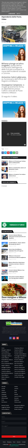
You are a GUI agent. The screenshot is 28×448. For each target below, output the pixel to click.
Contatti (24, 442)
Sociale (3, 388)
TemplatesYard (14, 444)
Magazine (4, 379)
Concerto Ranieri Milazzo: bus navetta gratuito (16, 270)
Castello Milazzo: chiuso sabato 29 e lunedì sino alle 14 (17, 243)
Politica (16, 386)
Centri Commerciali (18, 375)
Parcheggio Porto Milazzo (20, 355)
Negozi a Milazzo (6, 365)
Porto (3, 400)
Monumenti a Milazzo (19, 405)
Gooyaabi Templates (14, 445)
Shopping (4, 394)
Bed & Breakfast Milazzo (7, 373)
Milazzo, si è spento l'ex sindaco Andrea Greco (17, 175)
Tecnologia (4, 396)
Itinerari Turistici (5, 405)
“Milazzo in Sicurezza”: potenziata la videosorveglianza (17, 256)
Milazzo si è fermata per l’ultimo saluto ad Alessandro (17, 161)
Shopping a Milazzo (19, 348)
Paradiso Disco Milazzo (19, 373)
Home (3, 348)
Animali (16, 394)
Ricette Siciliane (18, 409)
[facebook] (10, 338)
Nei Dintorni (4, 402)
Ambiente (4, 392)
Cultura (3, 390)
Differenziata (5, 398)
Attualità (3, 386)
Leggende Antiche (6, 407)
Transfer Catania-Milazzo (20, 354)
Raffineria (16, 400)
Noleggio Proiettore (6, 367)
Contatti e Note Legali (19, 377)
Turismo (16, 388)
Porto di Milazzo (5, 352)
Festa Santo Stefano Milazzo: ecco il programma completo (16, 277)
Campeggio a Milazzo (7, 355)
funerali (6, 149)
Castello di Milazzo (18, 407)
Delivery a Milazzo (18, 365)
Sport (15, 390)
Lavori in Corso (17, 396)
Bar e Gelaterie (5, 361)
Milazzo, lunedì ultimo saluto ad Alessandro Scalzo (17, 168)
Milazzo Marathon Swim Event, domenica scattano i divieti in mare (17, 264)
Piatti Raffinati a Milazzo (7, 359)
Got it (18, 13)
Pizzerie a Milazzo (18, 359)
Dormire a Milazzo (18, 352)
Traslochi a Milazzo (6, 371)
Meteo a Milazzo (5, 377)
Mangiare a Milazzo (6, 350)
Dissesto (16, 398)
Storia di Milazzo (5, 409)
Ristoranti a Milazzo (19, 361)
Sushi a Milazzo (5, 357)
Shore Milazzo (5, 375)
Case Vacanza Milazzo (19, 371)
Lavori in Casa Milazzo (19, 369)
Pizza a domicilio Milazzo (7, 363)
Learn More (11, 13)
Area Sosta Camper (6, 354)
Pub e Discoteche (18, 363)
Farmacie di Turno (6, 369)
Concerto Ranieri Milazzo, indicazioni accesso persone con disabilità (17, 236)
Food (15, 392)
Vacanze (18, 442)
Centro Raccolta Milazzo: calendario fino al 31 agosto (16, 250)
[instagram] (14, 338)
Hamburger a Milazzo (19, 357)
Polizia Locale (17, 402)
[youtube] (17, 338)
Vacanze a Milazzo (18, 350)
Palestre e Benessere (19, 367)
